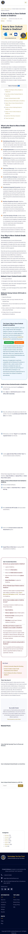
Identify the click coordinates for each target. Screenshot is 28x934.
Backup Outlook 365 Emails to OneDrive (15, 100)
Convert (7, 837)
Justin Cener (3, 18)
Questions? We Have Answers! (12, 116)
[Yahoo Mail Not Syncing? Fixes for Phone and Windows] (14, 735)
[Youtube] (8, 889)
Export (6, 839)
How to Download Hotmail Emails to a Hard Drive (13, 764)
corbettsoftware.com (16, 931)
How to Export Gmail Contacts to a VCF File (11, 782)
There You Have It (9, 118)
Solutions (3, 904)
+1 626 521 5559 (8, 875)
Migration (7, 844)
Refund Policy (16, 902)
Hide (19, 85)
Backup (2, 20)
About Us (3, 899)
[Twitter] (2, 889)
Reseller (3, 912)
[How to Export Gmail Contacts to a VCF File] (14, 773)
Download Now (9, 342)
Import (6, 842)
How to (6, 840)
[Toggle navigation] (25, 2)
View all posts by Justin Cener (14, 719)
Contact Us (3, 902)
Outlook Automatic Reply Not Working (13, 666)
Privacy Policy (16, 904)
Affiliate (3, 909)
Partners (3, 907)
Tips (6, 846)
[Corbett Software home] (3, 2)
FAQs (2, 921)
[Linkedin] (5, 889)
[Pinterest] (11, 889)
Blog (2, 923)
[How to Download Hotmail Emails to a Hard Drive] (14, 755)
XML (14, 907)
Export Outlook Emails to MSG (12, 98)
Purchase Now (19, 342)
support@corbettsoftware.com (11, 878)
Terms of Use (16, 899)
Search (20, 785)
